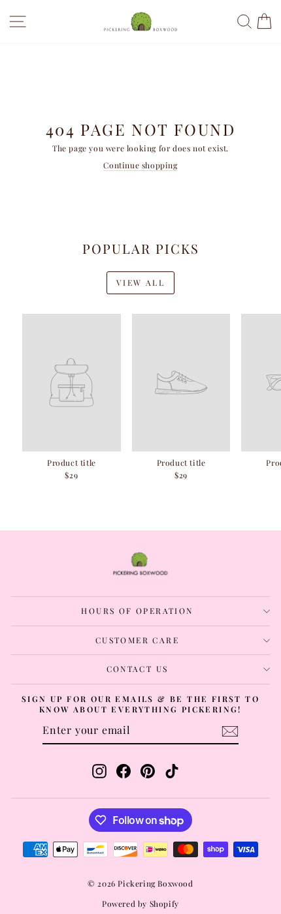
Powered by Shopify (140, 903)
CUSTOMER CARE (137, 640)
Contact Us (138, 668)
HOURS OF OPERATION (137, 610)
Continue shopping (140, 165)
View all (140, 282)
